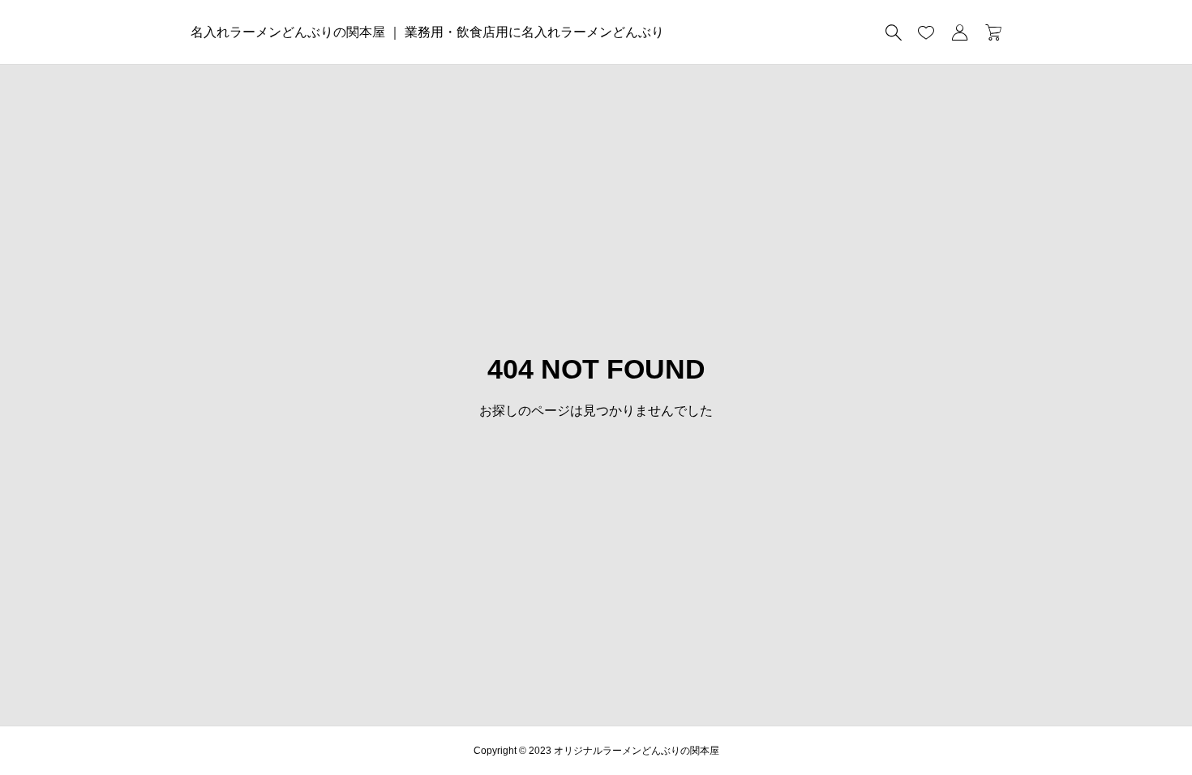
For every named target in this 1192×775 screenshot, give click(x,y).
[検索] (893, 32)
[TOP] (1141, 724)
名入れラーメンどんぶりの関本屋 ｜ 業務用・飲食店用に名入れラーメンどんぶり (427, 32)
